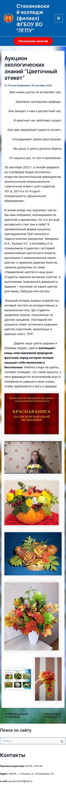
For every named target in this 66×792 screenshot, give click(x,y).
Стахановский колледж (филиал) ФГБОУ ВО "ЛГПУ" (32, 18)
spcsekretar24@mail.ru (20, 781)
